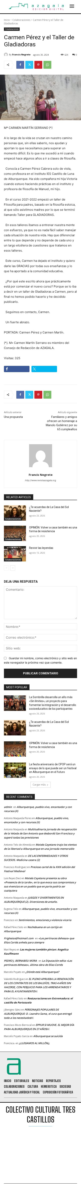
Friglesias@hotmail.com (18, 938)
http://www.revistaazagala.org (40, 480)
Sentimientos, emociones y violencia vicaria (44, 920)
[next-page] (12, 567)
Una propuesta (13, 417)
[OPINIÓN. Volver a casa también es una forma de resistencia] (15, 533)
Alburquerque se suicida (48, 1036)
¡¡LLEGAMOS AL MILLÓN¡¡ (34, 1043)
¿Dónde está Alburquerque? (42, 972)
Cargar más (39, 784)
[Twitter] (29, 65)
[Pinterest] (38, 65)
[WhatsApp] (47, 65)
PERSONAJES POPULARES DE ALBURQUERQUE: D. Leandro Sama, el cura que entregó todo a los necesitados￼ (38, 1014)
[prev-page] (6, 567)
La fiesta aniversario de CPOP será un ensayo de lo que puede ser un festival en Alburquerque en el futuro (52, 768)
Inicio (7, 20)
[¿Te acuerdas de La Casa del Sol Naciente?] (15, 513)
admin (8, 807)
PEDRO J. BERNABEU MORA (20, 960)
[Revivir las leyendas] (15, 553)
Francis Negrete (21, 54)
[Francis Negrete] (6, 55)
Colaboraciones (21, 20)
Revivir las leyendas (41, 547)
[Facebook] (20, 65)
